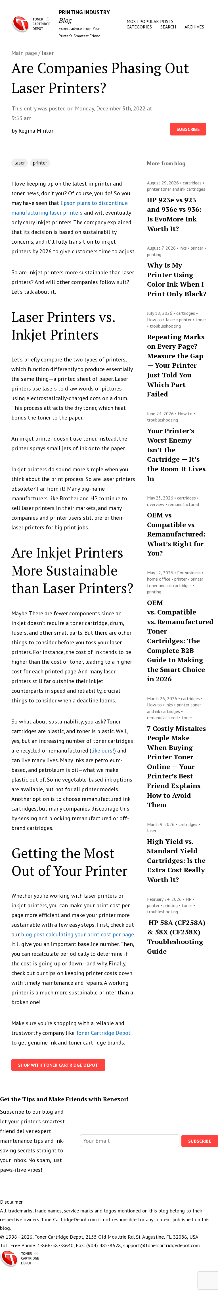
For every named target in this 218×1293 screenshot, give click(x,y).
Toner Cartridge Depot (103, 1033)
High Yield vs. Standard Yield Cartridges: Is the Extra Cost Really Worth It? (176, 860)
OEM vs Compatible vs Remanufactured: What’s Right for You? (176, 534)
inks (184, 248)
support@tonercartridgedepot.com (161, 1245)
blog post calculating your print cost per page (77, 934)
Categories (139, 26)
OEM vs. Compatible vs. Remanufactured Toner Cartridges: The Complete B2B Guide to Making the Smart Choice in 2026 (180, 641)
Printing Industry (84, 12)
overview (156, 504)
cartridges (193, 183)
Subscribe (188, 129)
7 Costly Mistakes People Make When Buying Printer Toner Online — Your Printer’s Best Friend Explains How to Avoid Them (176, 766)
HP (189, 899)
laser (48, 53)
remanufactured (183, 504)
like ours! (102, 750)
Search (168, 26)
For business (189, 572)
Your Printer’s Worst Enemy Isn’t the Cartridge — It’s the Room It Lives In (176, 454)
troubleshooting (165, 326)
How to (155, 319)
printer (40, 162)
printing (154, 254)
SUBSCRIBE (199, 1141)
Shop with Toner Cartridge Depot (58, 1065)
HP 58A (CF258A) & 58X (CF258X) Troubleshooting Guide (176, 937)
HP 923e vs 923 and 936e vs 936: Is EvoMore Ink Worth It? (174, 214)
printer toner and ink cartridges (176, 189)
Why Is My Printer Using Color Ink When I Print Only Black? (176, 279)
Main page (24, 53)
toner (201, 319)
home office (159, 579)
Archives (194, 26)
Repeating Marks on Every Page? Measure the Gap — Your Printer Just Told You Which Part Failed (175, 365)
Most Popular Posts (150, 21)
